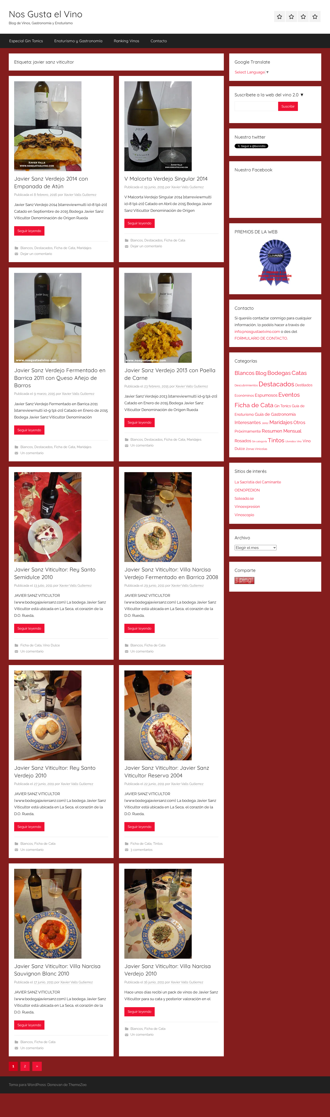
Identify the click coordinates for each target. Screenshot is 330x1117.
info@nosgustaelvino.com (257, 331)
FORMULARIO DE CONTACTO (261, 338)
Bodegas (279, 373)
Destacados (43, 248)
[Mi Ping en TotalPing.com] (244, 582)
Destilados (303, 385)
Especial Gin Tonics (26, 40)
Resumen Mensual (281, 431)
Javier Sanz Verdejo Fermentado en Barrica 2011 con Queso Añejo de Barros (60, 378)
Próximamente (248, 431)
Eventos (289, 394)
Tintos (158, 844)
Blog (260, 373)
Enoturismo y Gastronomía (78, 40)
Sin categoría (259, 441)
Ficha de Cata (64, 248)
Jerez (265, 423)
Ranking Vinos (126, 40)
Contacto (159, 40)
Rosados (243, 440)
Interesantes (248, 422)
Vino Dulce (51, 645)
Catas (299, 372)
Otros (299, 422)
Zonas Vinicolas (256, 449)
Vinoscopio (244, 515)
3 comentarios (141, 850)
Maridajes (84, 248)
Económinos (244, 395)
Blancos (26, 248)
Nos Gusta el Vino (45, 14)
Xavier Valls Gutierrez (80, 195)
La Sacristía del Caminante (258, 482)
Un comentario (32, 453)
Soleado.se (244, 498)
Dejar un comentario (36, 254)
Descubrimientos (246, 385)
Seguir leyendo (29, 231)
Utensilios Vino (293, 441)
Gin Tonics (282, 406)
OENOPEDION (247, 490)
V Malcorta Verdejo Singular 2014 (166, 178)
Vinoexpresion (247, 506)
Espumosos (266, 395)
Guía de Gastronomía (275, 414)
